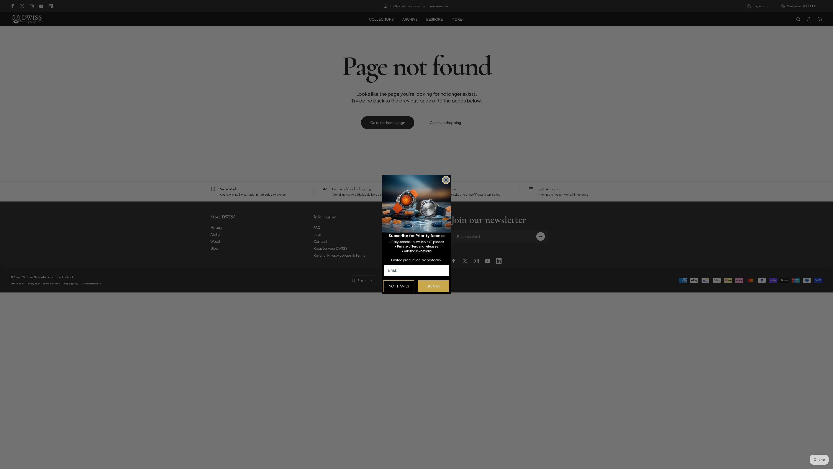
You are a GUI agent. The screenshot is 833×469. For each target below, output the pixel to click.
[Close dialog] (446, 180)
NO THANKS (399, 286)
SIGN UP (433, 286)
